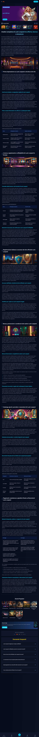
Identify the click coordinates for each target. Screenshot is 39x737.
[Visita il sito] (19, 735)
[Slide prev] (35, 23)
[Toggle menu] (1, 1)
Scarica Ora (4, 627)
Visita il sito (5, 604)
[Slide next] (37, 23)
